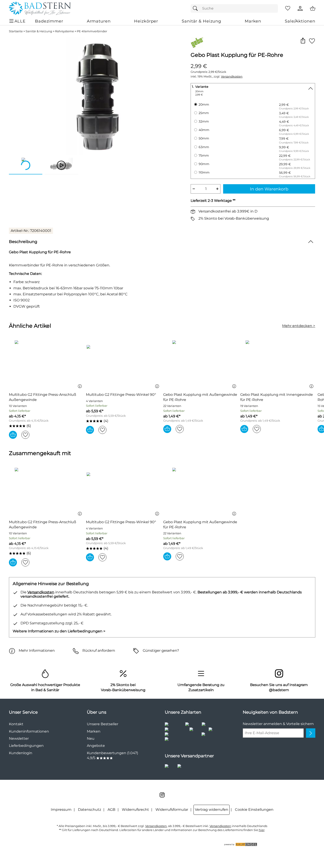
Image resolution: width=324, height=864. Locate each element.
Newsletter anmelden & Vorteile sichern (278, 724)
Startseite (16, 31)
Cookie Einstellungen (254, 809)
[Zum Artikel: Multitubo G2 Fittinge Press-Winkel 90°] (123, 364)
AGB (111, 809)
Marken (93, 731)
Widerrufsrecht (135, 809)
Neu (90, 738)
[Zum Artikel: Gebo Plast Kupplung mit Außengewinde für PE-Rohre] (200, 364)
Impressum (61, 809)
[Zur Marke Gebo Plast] (197, 42)
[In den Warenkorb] (13, 435)
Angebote (96, 745)
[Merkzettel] (287, 8)
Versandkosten (231, 76)
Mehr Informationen (37, 650)
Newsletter (19, 738)
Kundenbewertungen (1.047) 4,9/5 (112, 755)
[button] (303, 41)
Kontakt (16, 724)
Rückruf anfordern (98, 650)
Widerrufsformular (171, 809)
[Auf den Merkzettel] (312, 41)
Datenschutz (89, 809)
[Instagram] (162, 794)
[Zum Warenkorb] (312, 8)
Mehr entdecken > (298, 326)
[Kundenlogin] (300, 8)
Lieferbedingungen (26, 745)
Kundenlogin (20, 753)
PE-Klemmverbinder (92, 31)
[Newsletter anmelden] (310, 733)
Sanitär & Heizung (39, 31)
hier (262, 830)
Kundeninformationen (29, 731)
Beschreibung (23, 241)
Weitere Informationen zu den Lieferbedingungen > (59, 631)
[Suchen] (196, 8)
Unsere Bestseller (102, 724)
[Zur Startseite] (40, 8)
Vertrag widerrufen (211, 809)
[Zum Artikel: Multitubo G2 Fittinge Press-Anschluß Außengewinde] (46, 364)
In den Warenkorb (269, 189)
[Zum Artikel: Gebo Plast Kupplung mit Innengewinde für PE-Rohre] (277, 364)
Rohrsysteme (64, 31)
